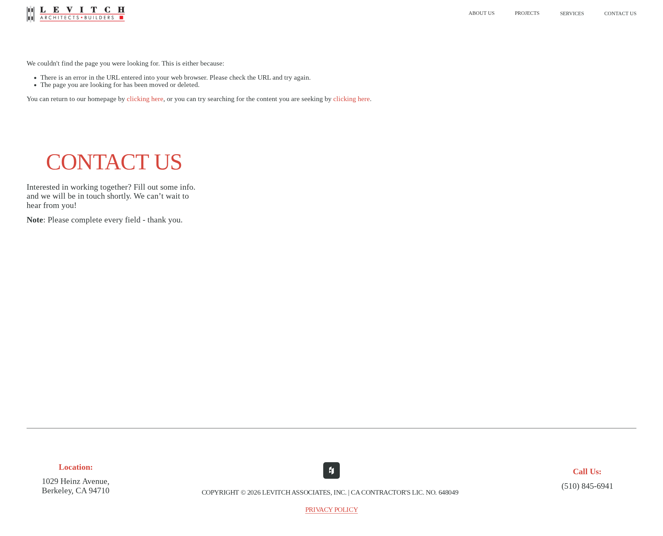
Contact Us (620, 13)
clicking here (145, 98)
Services (572, 13)
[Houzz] (331, 470)
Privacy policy (331, 509)
